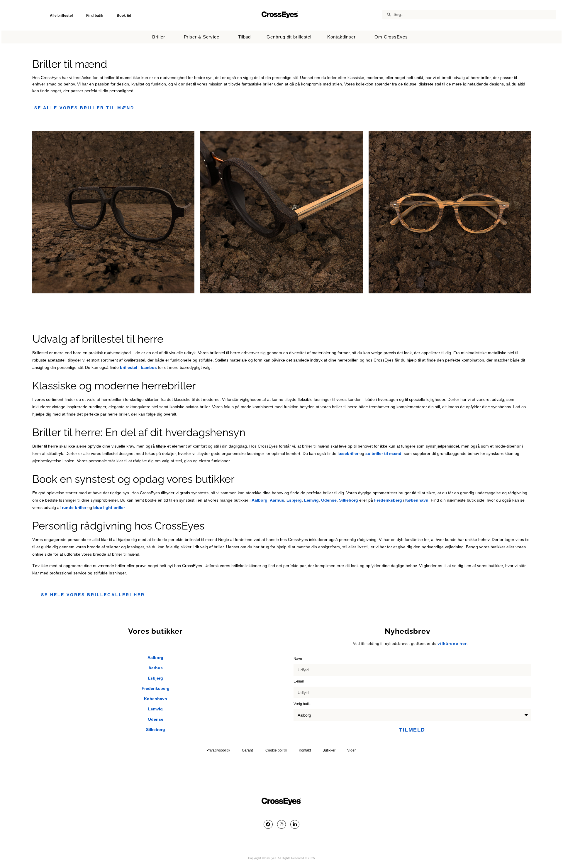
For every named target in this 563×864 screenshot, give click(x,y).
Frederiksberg (388, 500)
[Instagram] (281, 824)
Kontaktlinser (341, 36)
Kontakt (305, 750)
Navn (298, 659)
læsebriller (348, 453)
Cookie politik (276, 750)
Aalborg (259, 500)
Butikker (329, 750)
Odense (329, 500)
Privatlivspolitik (218, 750)
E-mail (299, 681)
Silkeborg (348, 500)
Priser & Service (201, 36)
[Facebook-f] (268, 824)
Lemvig (311, 500)
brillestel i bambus (138, 367)
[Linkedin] (294, 824)
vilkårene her (452, 643)
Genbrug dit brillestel (289, 36)
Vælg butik (302, 704)
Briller (158, 36)
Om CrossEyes (391, 36)
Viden (352, 750)
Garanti (248, 750)
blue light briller (109, 507)
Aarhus (277, 500)
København (416, 500)
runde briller (74, 507)
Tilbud (244, 36)
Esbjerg (294, 500)
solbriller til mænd (383, 453)
